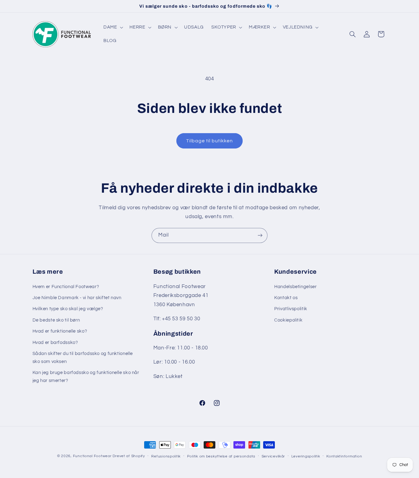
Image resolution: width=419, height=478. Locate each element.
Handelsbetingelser (295, 286)
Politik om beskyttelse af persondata (221, 456)
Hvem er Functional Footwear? (66, 286)
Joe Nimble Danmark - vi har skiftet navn (77, 297)
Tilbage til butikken (209, 140)
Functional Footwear (92, 456)
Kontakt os (286, 297)
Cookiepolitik (288, 320)
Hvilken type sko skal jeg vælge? (68, 308)
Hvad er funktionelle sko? (60, 331)
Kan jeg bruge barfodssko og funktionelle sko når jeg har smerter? (86, 376)
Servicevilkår (273, 456)
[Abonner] (260, 235)
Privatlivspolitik (290, 308)
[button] (112, 27)
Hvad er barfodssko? (55, 342)
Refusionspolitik (166, 456)
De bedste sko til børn (56, 320)
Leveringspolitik (305, 456)
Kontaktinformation (344, 456)
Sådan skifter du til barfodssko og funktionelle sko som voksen (83, 357)
